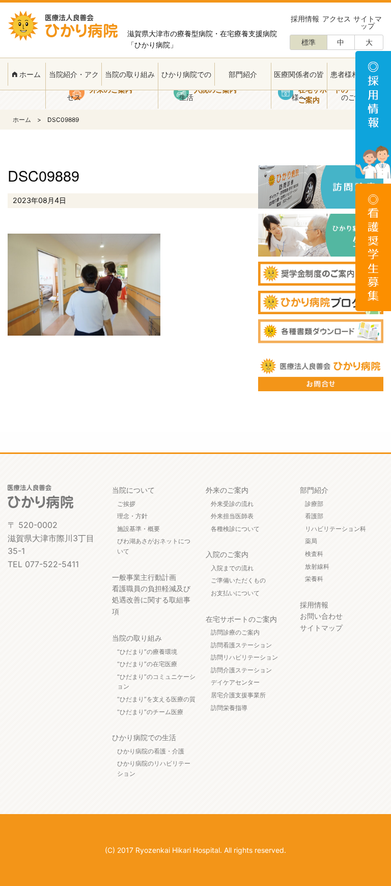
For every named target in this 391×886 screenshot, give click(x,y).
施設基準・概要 (138, 529)
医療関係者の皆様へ (299, 86)
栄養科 (314, 579)
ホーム (29, 74)
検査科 (314, 554)
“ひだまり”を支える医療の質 (156, 699)
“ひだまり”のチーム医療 (150, 712)
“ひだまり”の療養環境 (147, 651)
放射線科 (317, 566)
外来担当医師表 (232, 516)
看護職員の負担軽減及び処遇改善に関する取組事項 (151, 600)
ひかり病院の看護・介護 (150, 751)
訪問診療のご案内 (235, 632)
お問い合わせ (321, 616)
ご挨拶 (126, 504)
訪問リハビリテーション (244, 657)
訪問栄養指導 (229, 708)
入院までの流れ (232, 568)
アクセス (336, 18)
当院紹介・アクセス (74, 86)
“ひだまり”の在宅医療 (147, 664)
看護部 (314, 516)
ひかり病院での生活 (186, 86)
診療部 (314, 504)
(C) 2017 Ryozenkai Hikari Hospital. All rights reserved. (195, 850)
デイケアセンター (235, 682)
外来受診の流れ (232, 504)
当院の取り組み (130, 74)
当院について (133, 490)
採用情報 (305, 18)
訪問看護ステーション (241, 645)
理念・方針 (132, 516)
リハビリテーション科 (335, 529)
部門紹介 (243, 74)
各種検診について (235, 529)
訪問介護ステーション (241, 670)
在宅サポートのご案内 (241, 619)
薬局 (311, 541)
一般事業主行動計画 (144, 577)
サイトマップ (367, 22)
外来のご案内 (227, 490)
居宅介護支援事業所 (238, 695)
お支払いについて (235, 593)
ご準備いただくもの (238, 580)
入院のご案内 (227, 554)
